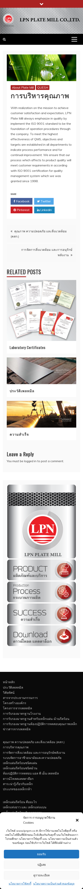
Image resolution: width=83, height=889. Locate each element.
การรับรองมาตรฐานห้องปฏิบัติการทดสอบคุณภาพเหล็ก (40, 724)
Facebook (22, 201)
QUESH (42, 87)
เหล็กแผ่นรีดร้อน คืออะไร (20, 802)
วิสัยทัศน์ (8, 693)
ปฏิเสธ (41, 865)
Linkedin (46, 210)
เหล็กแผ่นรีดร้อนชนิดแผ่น (20, 763)
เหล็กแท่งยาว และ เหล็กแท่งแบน (24, 807)
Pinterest (23, 210)
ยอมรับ (41, 854)
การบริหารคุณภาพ (16, 747)
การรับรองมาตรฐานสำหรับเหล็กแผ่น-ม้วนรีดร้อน (36, 719)
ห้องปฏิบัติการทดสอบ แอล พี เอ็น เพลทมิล (31, 773)
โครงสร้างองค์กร (14, 703)
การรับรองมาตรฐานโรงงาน (22, 713)
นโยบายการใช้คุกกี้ (20, 883)
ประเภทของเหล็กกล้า (17, 789)
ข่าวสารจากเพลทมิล (16, 729)
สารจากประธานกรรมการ (20, 698)
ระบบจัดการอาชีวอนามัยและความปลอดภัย (32, 758)
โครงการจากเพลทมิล (17, 708)
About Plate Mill (23, 87)
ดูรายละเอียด (41, 875)
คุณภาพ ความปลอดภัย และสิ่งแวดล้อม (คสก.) (34, 742)
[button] (77, 820)
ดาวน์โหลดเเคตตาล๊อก (18, 779)
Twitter (45, 201)
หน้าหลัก (9, 682)
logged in (30, 461)
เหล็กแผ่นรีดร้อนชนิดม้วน (20, 768)
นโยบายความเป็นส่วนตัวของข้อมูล (54, 883)
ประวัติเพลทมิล (22, 390)
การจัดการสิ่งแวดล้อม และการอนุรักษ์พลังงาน (34, 752)
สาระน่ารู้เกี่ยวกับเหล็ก (18, 784)
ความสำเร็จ (19, 434)
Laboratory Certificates (27, 347)
